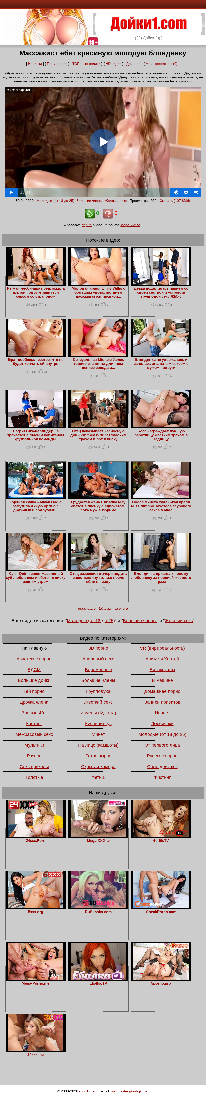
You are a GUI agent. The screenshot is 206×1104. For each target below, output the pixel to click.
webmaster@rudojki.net (129, 1091)
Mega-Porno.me (35, 983)
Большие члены (89, 201)
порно (87, 225)
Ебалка (105, 608)
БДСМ (34, 669)
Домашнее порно (162, 691)
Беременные (98, 669)
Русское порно (162, 755)
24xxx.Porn (35, 841)
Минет (98, 734)
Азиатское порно (34, 658)
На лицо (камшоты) (98, 745)
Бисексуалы (162, 669)
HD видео (113, 64)
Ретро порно (98, 755)
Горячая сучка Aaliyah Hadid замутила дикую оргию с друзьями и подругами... (36, 506)
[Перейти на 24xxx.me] (35, 1050)
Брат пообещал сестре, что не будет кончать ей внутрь (35, 362)
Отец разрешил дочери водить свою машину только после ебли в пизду (98, 578)
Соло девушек (162, 766)
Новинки (35, 64)
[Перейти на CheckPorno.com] (161, 907)
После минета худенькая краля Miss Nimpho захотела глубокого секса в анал (161, 506)
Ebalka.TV (98, 983)
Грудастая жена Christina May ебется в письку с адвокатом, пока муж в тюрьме (98, 506)
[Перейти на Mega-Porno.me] (35, 978)
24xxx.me (35, 1055)
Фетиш (98, 777)
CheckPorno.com (161, 912)
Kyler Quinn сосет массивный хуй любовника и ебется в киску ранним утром (35, 578)
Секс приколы (34, 766)
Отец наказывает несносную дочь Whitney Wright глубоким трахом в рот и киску (98, 435)
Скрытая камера (98, 766)
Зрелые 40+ (34, 712)
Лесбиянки (162, 723)
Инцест (162, 712)
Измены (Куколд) (98, 712)
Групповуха (98, 691)
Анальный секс (98, 658)
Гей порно (34, 691)
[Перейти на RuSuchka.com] (98, 907)
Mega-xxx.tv (130, 225)
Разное (34, 755)
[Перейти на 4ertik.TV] (161, 836)
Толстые (34, 777)
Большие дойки (34, 680)
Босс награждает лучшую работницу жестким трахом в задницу (161, 435)
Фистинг (162, 777)
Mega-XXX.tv (98, 841)
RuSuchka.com (98, 912)
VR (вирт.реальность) (162, 648)
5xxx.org (121, 608)
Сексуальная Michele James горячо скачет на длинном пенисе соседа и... (98, 364)
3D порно (98, 648)
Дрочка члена (34, 702)
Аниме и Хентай (162, 658)
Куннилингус (98, 723)
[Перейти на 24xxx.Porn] (35, 836)
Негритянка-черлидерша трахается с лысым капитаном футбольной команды (35, 435)
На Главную (34, 648)
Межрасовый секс (34, 734)
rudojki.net (87, 1091)
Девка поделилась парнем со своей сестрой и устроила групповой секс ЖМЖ (161, 292)
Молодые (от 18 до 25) (55, 201)
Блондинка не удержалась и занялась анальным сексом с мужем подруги (161, 364)
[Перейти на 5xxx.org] (35, 907)
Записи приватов (162, 702)
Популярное (57, 64)
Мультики (34, 745)
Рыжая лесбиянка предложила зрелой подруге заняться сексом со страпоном (36, 292)
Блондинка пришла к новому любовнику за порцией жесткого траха (161, 578)
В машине (162, 680)
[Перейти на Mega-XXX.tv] (98, 836)
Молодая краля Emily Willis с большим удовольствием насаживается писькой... (98, 292)
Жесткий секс (116, 201)
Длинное (133, 64)
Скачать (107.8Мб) (175, 201)
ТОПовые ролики (86, 64)
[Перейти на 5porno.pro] (161, 978)
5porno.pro (87, 608)
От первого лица (162, 745)
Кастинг (34, 723)
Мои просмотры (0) (162, 64)
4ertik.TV (161, 841)
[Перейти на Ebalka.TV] (98, 978)
